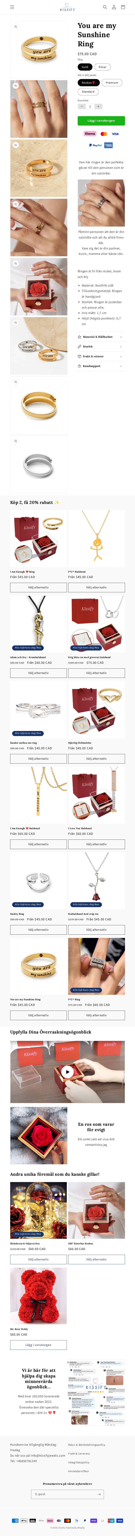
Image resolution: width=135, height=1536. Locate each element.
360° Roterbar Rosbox (80, 1243)
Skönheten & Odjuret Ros (25, 1243)
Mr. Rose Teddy (19, 1329)
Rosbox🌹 (89, 83)
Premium (112, 83)
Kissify (62, 1527)
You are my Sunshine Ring (25, 999)
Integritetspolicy (79, 1462)
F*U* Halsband (77, 571)
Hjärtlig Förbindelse (79, 743)
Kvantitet (83, 100)
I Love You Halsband (80, 828)
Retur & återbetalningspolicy (86, 1445)
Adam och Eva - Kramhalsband (28, 657)
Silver (103, 67)
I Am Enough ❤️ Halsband (25, 828)
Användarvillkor (78, 1471)
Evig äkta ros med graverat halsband (89, 657)
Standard (88, 92)
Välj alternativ (38, 587)
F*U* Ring (74, 999)
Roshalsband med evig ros (83, 914)
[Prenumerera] (99, 1494)
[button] (12, 7)
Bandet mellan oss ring (23, 743)
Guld (85, 67)
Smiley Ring (17, 914)
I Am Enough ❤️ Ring (22, 571)
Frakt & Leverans (79, 1454)
